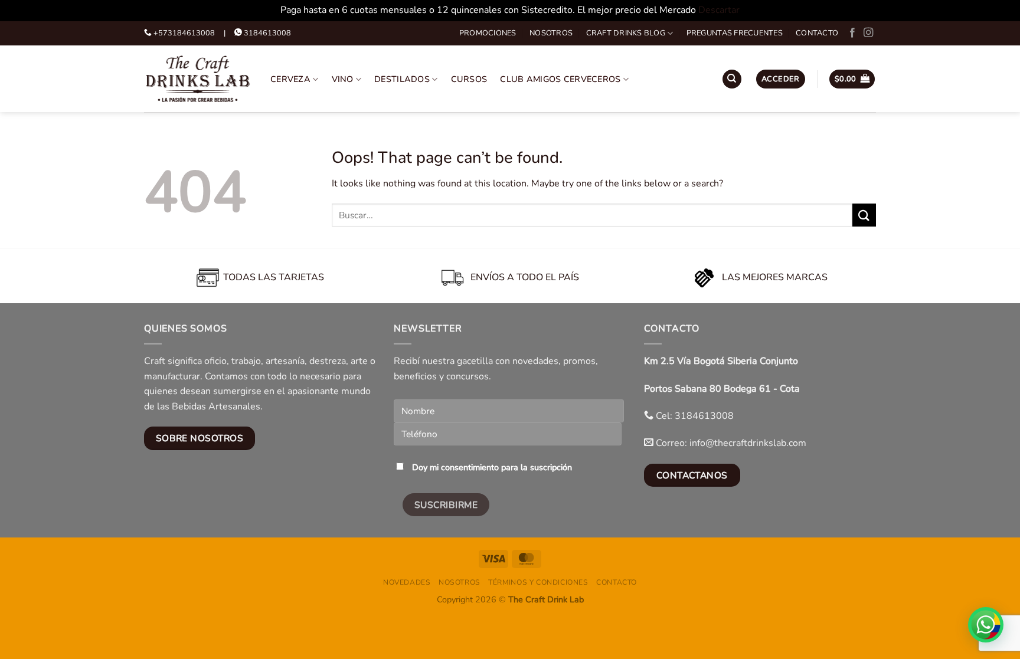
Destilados (402, 79)
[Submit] (864, 215)
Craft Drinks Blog (625, 33)
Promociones (487, 33)
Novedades (407, 582)
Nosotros (551, 33)
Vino (343, 79)
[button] (780, 79)
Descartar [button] (719, 10)
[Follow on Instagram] (868, 33)
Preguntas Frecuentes (734, 33)
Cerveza (290, 79)
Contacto (817, 33)
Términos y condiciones (538, 582)
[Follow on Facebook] (852, 33)
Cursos (469, 79)
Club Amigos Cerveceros (560, 79)
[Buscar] (731, 79)
